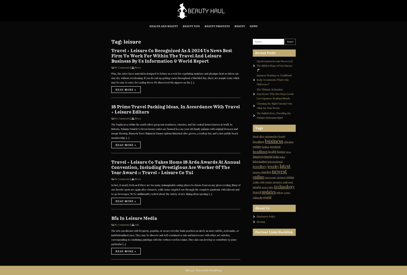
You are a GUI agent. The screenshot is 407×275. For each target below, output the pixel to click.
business (274, 141)
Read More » (126, 89)
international (275, 161)
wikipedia (257, 197)
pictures (281, 177)
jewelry (273, 166)
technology (284, 186)
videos (279, 192)
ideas (288, 152)
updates (269, 191)
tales (271, 187)
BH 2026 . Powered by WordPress (204, 270)
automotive (271, 136)
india (276, 156)
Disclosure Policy (266, 216)
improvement (262, 156)
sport (290, 182)
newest (279, 171)
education (288, 142)
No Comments (122, 67)
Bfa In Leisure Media (134, 218)
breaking (258, 142)
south (285, 182)
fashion (265, 146)
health (272, 152)
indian (282, 157)
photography (270, 177)
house (281, 152)
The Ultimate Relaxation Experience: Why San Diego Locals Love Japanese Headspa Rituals (275, 94)
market (266, 172)
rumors (268, 182)
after (261, 136)
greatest (275, 146)
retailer (256, 182)
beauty (282, 136)
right (262, 182)
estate (257, 146)
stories (265, 187)
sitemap (261, 221)
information (260, 161)
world (267, 197)
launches (257, 172)
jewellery (260, 166)
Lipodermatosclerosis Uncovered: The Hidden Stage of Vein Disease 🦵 (275, 66)
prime (290, 177)
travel (257, 192)
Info (137, 224)
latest (285, 166)
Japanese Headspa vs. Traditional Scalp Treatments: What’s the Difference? (274, 80)
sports (257, 187)
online (258, 176)
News (138, 67)
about (256, 136)
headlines (260, 151)
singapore (277, 182)
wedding (287, 193)
